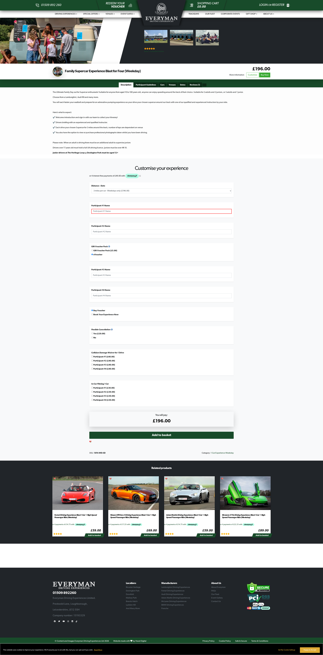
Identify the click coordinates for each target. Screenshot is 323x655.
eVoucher (97, 255)
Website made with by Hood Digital (129, 641)
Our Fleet (210, 14)
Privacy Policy (208, 641)
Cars (162, 85)
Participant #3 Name (100, 270)
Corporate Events (230, 14)
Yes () (99, 334)
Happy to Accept (310, 650)
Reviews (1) (195, 85)
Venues (109, 14)
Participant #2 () (104, 361)
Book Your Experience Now (105, 315)
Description (126, 85)
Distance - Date (98, 186)
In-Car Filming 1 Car (100, 384)
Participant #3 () (104, 365)
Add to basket (161, 435)
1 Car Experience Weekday (222, 453)
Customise (252, 75)
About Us (268, 14)
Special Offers (90, 14)
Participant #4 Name (100, 290)
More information (236, 75)
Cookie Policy (225, 641)
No (94, 338)
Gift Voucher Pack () (105, 251)
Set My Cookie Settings (286, 650)
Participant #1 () (104, 357)
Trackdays (194, 14)
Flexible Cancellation (100, 330)
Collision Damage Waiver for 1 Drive (107, 353)
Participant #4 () (104, 369)
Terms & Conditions (259, 641)
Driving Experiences (65, 14)
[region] (161, 649)
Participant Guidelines (146, 85)
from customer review (154, 51)
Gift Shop (251, 14)
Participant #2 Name (100, 226)
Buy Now (265, 75)
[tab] (126, 84)
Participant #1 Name (100, 206)
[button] (90, 442)
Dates (182, 85)
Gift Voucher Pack (99, 247)
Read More (98, 650)
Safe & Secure (241, 641)
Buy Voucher (99, 311)
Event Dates (127, 14)
